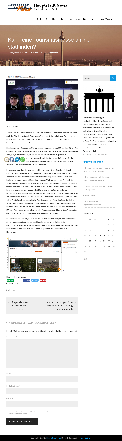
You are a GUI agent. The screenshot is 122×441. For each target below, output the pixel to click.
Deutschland (51, 19)
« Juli (85, 259)
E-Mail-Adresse (13, 386)
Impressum (74, 19)
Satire (63, 19)
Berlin (39, 19)
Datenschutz (89, 19)
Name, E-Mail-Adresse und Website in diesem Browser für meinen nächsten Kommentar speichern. (39, 413)
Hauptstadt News (50, 5)
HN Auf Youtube (106, 19)
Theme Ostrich (85, 438)
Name (9, 373)
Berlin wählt (90, 195)
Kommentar (11, 337)
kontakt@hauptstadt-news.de (95, 154)
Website (9, 398)
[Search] (113, 78)
